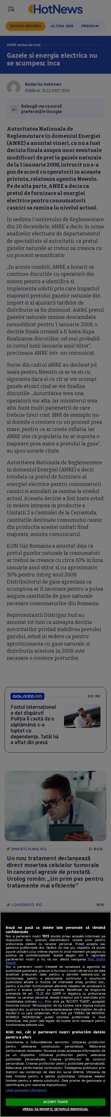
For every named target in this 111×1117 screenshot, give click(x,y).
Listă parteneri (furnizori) (26, 1090)
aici (40, 1001)
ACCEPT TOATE (55, 1102)
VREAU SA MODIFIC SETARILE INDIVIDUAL (55, 1109)
